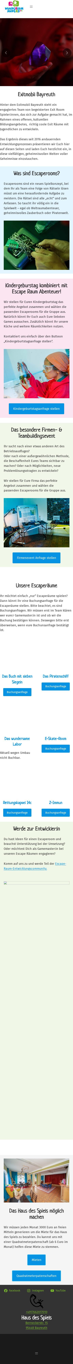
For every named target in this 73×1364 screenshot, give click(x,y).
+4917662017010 (36, 1312)
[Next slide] (67, 52)
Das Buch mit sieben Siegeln (17, 679)
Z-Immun (55, 802)
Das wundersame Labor (17, 741)
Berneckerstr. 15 (36, 1323)
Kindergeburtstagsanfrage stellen (36, 409)
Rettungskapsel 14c (17, 802)
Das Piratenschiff (56, 676)
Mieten (36, 1260)
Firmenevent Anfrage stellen (36, 558)
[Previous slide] (6, 52)
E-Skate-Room (55, 738)
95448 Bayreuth (36, 1328)
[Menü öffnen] (31, 7)
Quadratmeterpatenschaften (36, 1276)
